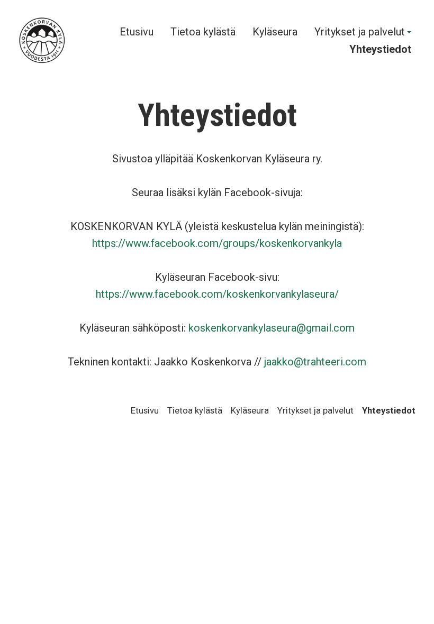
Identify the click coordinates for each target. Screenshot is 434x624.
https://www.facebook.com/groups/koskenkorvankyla (217, 243)
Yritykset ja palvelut (359, 32)
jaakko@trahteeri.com (315, 361)
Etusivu (136, 32)
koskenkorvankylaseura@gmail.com (271, 328)
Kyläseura (274, 32)
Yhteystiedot (380, 49)
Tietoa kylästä (203, 32)
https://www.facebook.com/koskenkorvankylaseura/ (217, 294)
